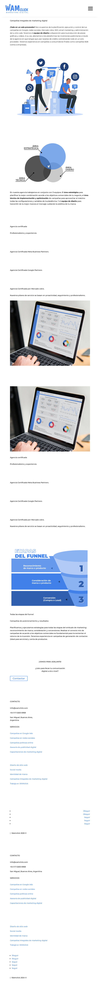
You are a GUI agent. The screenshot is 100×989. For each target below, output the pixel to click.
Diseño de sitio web (19, 765)
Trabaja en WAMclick (19, 783)
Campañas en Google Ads (21, 733)
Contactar (19, 678)
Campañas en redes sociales (22, 738)
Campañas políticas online (21, 743)
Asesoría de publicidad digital (23, 747)
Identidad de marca (18, 774)
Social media (15, 770)
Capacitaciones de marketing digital (26, 752)
